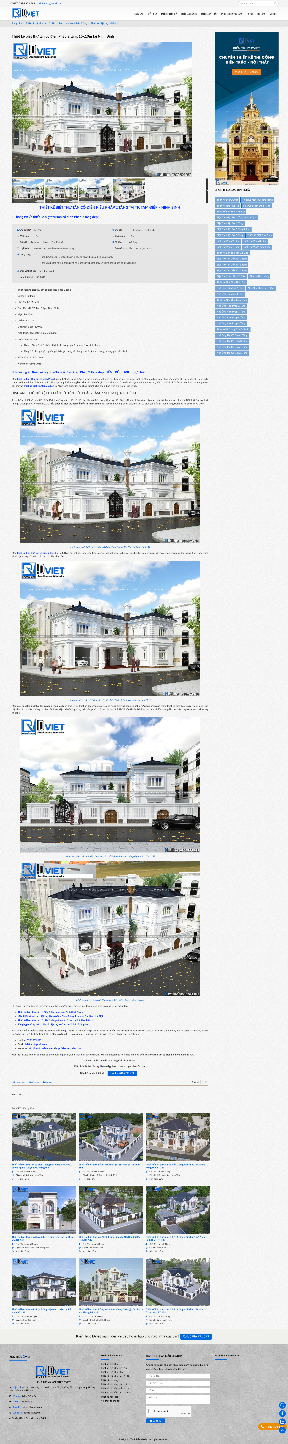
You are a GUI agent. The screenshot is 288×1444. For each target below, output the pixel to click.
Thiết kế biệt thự (169, 13)
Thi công (261, 13)
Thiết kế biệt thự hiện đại (231, 211)
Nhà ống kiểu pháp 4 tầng (231, 317)
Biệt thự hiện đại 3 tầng (230, 235)
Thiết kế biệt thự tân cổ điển (40, 23)
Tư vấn (250, 13)
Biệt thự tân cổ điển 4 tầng (232, 270)
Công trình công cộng (231, 13)
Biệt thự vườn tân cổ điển (231, 276)
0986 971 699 (274, 1426)
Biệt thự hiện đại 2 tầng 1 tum (233, 229)
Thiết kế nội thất (209, 13)
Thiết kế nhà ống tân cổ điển (233, 329)
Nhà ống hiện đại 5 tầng (256, 206)
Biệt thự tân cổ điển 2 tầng (72, 23)
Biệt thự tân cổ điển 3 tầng (232, 265)
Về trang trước (19, 1082)
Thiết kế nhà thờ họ (228, 206)
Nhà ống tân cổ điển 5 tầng (232, 353)
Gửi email (35, 1082)
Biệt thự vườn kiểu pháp (257, 247)
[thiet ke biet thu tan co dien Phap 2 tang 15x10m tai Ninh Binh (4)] (129, 190)
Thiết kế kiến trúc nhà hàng (257, 200)
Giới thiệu (152, 13)
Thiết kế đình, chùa (227, 200)
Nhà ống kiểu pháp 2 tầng (231, 306)
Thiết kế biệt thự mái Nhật (104, 23)
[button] (207, 190)
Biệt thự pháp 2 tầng (228, 241)
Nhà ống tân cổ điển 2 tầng (232, 335)
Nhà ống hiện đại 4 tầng (230, 294)
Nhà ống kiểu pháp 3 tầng (231, 312)
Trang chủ (138, 13)
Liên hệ (273, 13)
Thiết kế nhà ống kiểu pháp (232, 300)
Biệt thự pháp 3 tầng (255, 241)
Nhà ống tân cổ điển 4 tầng (232, 347)
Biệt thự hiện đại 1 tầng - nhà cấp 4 (236, 217)
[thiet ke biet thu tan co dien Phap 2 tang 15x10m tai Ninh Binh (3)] (95, 190)
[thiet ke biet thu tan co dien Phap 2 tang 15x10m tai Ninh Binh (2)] (61, 190)
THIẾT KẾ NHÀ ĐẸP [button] (111, 1355)
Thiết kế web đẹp (139, 1439)
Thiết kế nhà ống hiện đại (231, 282)
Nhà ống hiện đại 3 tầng (261, 288)
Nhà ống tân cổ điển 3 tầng (232, 341)
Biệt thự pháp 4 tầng (228, 247)
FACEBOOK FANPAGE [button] (227, 1355)
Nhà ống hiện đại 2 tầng (230, 288)
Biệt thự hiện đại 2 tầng (230, 223)
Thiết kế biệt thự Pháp (260, 235)
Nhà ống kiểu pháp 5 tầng (231, 323)
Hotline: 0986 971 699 (122, 1073)
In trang (48, 1082)
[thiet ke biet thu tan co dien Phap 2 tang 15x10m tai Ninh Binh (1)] (28, 190)
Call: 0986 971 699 (196, 1336)
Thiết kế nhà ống (189, 13)
